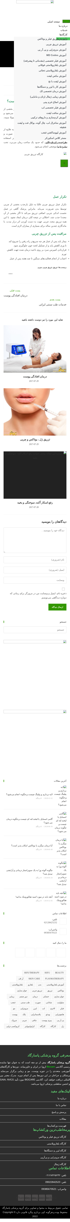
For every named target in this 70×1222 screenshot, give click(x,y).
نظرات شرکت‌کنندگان (56, 142)
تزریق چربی (47, 267)
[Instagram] (51, 952)
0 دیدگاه (38, 798)
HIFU (47, 973)
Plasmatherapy (54, 978)
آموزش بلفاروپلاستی (55, 984)
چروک (14, 1020)
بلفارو (30, 984)
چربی (40, 267)
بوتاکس (61, 990)
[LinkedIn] (40, 952)
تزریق (55, 267)
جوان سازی (22, 990)
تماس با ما (62, 146)
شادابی (49, 1002)
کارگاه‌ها (63, 34)
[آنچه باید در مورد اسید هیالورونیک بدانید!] (60, 898)
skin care (34, 978)
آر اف (21, 978)
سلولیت (60, 1002)
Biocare (51, 1066)
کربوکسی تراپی (13, 1026)
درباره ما (63, 26)
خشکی (46, 996)
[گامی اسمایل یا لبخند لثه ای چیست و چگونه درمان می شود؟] (60, 822)
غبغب (13, 1002)
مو (14, 1008)
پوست (14, 1014)
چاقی (34, 1020)
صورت (38, 1002)
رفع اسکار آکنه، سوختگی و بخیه (35, 502)
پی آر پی (60, 1020)
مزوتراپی (24, 1008)
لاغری (52, 1008)
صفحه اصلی (53, 21)
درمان (35, 996)
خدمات (63, 30)
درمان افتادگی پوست (35, 376)
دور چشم (23, 996)
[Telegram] (19, 952)
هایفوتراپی (59, 1014)
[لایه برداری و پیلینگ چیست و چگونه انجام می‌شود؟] (60, 796)
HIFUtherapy (31, 973)
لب (43, 1008)
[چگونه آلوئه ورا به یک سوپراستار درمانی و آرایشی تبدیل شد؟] (60, 873)
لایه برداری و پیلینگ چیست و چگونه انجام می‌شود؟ (29, 794)
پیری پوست (46, 1020)
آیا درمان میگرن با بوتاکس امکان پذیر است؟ (31, 845)
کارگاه (53, 1026)
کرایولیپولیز (30, 1026)
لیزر (35, 1008)
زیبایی (11, 996)
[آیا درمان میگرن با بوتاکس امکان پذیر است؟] (60, 847)
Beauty (59, 973)
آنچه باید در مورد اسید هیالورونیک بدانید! (33, 896)
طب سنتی (25, 1002)
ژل (62, 1026)
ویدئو (48, 1014)
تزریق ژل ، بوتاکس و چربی (35, 439)
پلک (24, 1014)
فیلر (62, 1008)
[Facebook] (61, 952)
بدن (39, 984)
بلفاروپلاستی (17, 984)
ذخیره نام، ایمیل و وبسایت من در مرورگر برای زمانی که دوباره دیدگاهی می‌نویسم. (38, 595)
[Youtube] (30, 952)
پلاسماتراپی (36, 1014)
